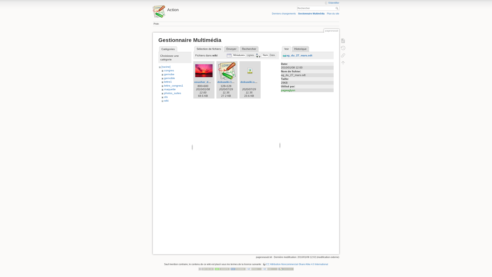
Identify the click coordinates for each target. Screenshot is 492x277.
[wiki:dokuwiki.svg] (250, 70)
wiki (166, 100)
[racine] (165, 66)
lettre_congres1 (173, 85)
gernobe (169, 74)
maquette (170, 89)
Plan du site (333, 13)
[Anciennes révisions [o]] (343, 48)
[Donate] (222, 268)
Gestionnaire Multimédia (311, 13)
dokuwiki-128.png (229, 81)
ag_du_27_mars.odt (299, 55)
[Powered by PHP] (238, 268)
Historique (300, 48)
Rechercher (337, 8)
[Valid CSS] (270, 268)
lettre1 (168, 81)
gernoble (169, 78)
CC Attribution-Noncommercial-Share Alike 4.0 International (297, 264)
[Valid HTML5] (254, 268)
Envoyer (231, 48)
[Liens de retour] (343, 55)
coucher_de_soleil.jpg (209, 81)
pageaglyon (288, 90)
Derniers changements (284, 13)
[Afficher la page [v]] (343, 40)
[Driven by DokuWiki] (286, 268)
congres (169, 70)
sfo (166, 96)
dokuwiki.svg (249, 81)
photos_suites (172, 93)
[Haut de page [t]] (343, 62)
